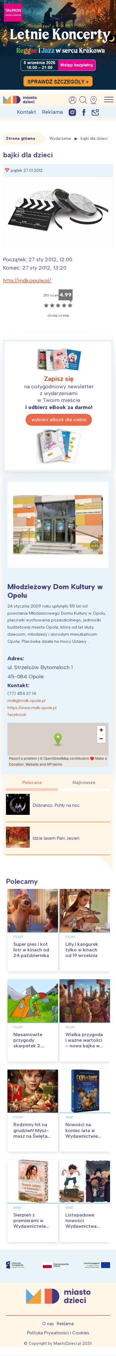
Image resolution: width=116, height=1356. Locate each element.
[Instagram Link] (72, 112)
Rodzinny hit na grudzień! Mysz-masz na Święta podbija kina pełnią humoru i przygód (31, 1139)
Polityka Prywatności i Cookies (58, 1333)
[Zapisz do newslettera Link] (95, 112)
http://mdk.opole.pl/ (27, 280)
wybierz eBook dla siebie (59, 419)
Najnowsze (84, 782)
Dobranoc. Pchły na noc (56, 805)
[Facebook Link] (84, 112)
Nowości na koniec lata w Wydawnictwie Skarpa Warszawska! (81, 1136)
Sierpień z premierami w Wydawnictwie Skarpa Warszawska (29, 1226)
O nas (48, 1323)
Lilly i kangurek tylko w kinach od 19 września (81, 949)
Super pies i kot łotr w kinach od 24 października (31, 949)
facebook (16, 714)
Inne (69, 1117)
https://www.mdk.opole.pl (32, 707)
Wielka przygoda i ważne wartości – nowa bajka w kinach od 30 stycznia (84, 1046)
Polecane (32, 782)
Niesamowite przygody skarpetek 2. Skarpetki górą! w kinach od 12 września (32, 1049)
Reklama (52, 112)
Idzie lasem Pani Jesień (56, 838)
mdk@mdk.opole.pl (26, 700)
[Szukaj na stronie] (83, 100)
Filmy (18, 937)
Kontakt (26, 112)
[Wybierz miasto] (95, 100)
